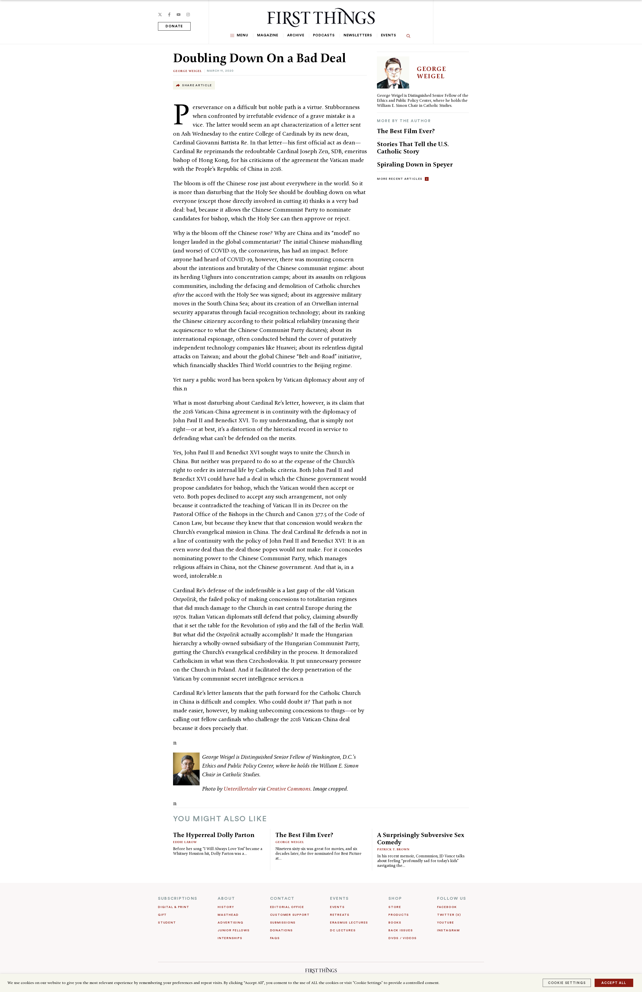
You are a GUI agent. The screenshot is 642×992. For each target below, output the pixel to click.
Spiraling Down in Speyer (415, 164)
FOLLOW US (451, 898)
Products (398, 914)
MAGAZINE (267, 35)
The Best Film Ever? (406, 131)
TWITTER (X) (449, 914)
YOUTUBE (445, 922)
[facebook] (169, 15)
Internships (230, 938)
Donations (281, 930)
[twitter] (160, 15)
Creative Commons (288, 788)
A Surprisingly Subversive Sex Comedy (420, 838)
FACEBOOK (447, 906)
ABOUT (226, 898)
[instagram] (188, 15)
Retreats (340, 914)
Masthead (228, 914)
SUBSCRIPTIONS (177, 898)
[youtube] (179, 15)
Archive (295, 35)
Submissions (283, 922)
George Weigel (187, 71)
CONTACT (282, 898)
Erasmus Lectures (349, 922)
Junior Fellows (234, 930)
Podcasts (324, 35)
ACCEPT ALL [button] (613, 982)
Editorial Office (287, 906)
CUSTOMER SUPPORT (290, 914)
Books (395, 922)
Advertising (230, 922)
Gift (162, 914)
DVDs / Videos (402, 938)
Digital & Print (173, 906)
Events (388, 35)
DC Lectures (343, 930)
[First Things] (321, 17)
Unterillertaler (240, 788)
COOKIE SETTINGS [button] (567, 982)
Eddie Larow (185, 842)
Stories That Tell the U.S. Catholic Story (413, 147)
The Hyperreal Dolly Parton (214, 835)
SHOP (395, 898)
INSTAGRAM (448, 930)
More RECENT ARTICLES (399, 178)
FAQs (275, 938)
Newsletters (358, 35)
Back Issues (400, 930)
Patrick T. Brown (393, 849)
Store (394, 906)
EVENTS (339, 898)
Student (167, 922)
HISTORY (226, 906)
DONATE (174, 26)
